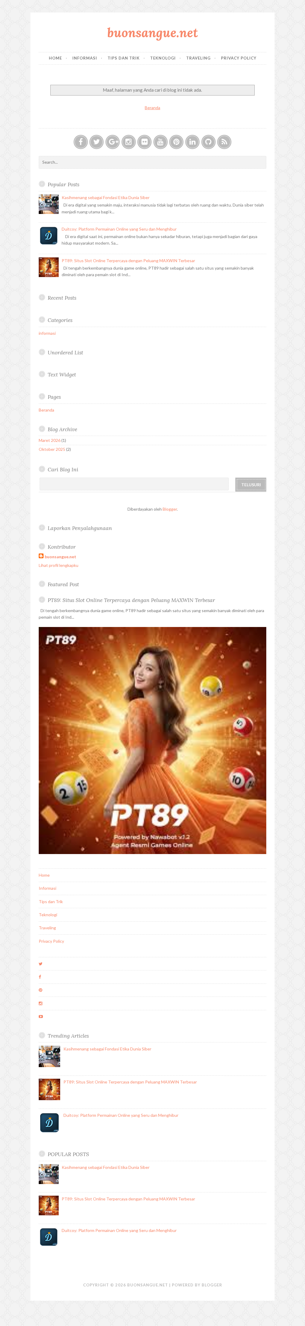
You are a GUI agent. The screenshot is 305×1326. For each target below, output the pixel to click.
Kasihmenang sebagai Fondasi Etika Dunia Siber (106, 197)
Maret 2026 (49, 440)
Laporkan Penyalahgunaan (80, 528)
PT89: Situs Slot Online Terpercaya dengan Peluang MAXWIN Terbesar (128, 260)
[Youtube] (160, 142)
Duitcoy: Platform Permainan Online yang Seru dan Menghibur (119, 229)
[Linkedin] (192, 142)
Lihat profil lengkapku (58, 565)
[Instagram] (129, 142)
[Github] (208, 142)
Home (55, 58)
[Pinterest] (176, 142)
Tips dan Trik (124, 58)
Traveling (198, 58)
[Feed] (224, 142)
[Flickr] (144, 142)
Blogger (170, 509)
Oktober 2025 (52, 449)
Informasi (84, 58)
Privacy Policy (238, 58)
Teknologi (163, 58)
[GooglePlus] (112, 142)
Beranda (152, 107)
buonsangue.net (152, 32)
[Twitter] (96, 142)
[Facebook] (81, 142)
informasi (47, 333)
